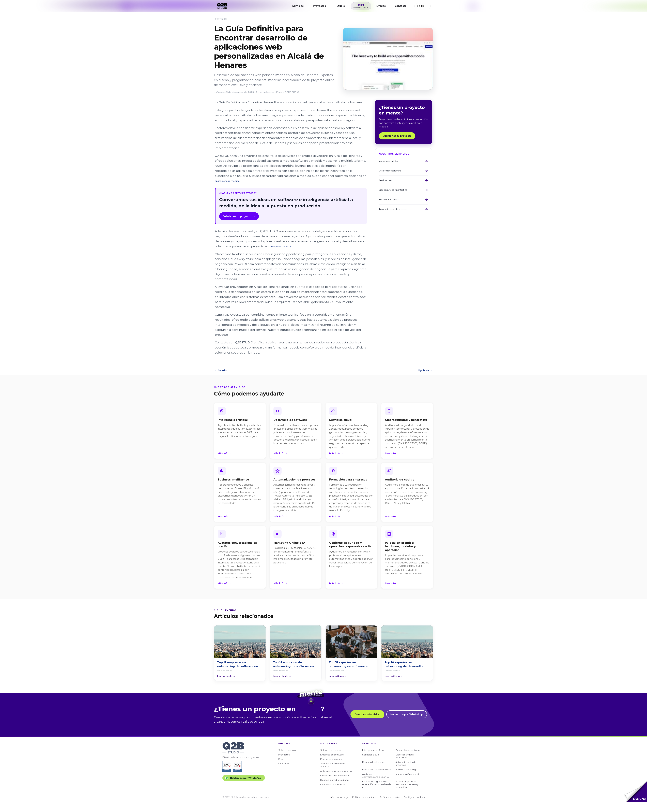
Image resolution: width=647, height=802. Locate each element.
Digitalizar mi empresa (332, 784)
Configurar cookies (414, 797)
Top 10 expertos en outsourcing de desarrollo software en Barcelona (403, 664)
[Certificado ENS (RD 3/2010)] (226, 766)
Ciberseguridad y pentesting (404, 756)
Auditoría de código (406, 769)
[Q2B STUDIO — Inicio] (222, 6)
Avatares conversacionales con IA (375, 775)
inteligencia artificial (280, 246)
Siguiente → (425, 370)
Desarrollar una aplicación (334, 775)
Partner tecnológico (331, 759)
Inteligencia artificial (373, 750)
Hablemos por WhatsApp (406, 714)
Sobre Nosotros (287, 750)
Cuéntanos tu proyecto (239, 216)
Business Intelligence (373, 762)
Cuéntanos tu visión (367, 714)
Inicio (217, 18)
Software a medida (330, 750)
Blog (224, 18)
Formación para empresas (376, 769)
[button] (635, 791)
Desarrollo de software (408, 750)
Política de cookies (389, 797)
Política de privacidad (364, 797)
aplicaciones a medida (227, 181)
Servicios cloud (370, 754)
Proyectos (284, 754)
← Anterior (221, 370)
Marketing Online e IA (407, 774)
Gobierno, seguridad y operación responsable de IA (376, 784)
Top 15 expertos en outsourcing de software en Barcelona (349, 664)
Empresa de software (332, 754)
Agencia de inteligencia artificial (333, 765)
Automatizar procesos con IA (336, 771)
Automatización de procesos (405, 763)
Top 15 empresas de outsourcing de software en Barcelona (237, 664)
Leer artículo (226, 676)
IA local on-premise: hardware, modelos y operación (407, 784)
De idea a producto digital (334, 780)
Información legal (339, 797)
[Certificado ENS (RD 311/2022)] (237, 766)
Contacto (283, 763)
